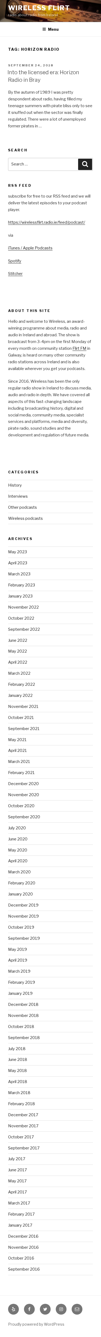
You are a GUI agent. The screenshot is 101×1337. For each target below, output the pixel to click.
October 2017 (21, 1137)
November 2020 (23, 794)
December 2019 (23, 905)
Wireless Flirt (39, 8)
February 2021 (21, 772)
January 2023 (20, 596)
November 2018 (23, 1015)
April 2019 (17, 960)
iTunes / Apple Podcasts (30, 248)
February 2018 (21, 1103)
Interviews (18, 496)
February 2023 (21, 585)
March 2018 (19, 1092)
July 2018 (17, 1048)
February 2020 (21, 883)
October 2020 (21, 805)
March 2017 (19, 1203)
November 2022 (23, 607)
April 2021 (17, 750)
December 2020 (23, 783)
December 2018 (23, 1004)
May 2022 (17, 651)
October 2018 (21, 1026)
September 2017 (24, 1148)
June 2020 (17, 839)
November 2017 (23, 1126)
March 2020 (19, 872)
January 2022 (20, 695)
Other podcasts (22, 507)
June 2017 (17, 1170)
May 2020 (17, 850)
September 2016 (24, 1269)
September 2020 (24, 817)
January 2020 (20, 894)
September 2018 (24, 1037)
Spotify (14, 261)
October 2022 (21, 618)
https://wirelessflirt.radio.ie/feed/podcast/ (46, 222)
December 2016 (23, 1236)
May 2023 (17, 551)
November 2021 (23, 706)
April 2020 (17, 860)
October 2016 (21, 1258)
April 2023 (17, 563)
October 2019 (21, 927)
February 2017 (21, 1214)
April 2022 (17, 662)
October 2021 (21, 717)
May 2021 (17, 739)
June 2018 (17, 1059)
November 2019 (23, 916)
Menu (53, 29)
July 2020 (17, 828)
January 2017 (20, 1225)
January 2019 (20, 993)
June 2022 (17, 640)
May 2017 (17, 1181)
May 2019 (17, 949)
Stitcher (15, 273)
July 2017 (16, 1158)
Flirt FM (79, 348)
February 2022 (21, 684)
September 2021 (24, 728)
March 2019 (19, 971)
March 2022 (19, 673)
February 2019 (21, 982)
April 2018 (17, 1081)
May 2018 (17, 1070)
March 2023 (19, 574)
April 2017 (17, 1192)
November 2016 (23, 1247)
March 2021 (19, 761)
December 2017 (23, 1114)
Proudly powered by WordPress (36, 1324)
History (15, 485)
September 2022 (24, 629)
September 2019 (24, 938)
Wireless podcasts (25, 518)
